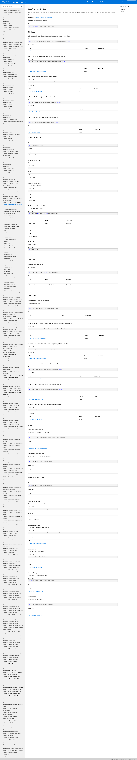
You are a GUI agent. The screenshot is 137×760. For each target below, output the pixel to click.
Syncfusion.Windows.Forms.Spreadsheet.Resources (11, 465)
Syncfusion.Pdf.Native (7, 104)
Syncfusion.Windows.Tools (8, 552)
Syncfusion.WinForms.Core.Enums (10, 576)
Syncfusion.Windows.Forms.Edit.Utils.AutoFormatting (11, 368)
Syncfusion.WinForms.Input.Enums (10, 644)
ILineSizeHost (7, 235)
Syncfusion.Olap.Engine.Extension (10, 70)
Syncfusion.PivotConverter (8, 127)
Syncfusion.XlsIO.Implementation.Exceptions (12, 685)
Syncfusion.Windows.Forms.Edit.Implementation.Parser (10, 359)
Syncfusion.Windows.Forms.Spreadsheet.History (13, 458)
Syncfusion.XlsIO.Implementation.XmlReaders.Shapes (12, 705)
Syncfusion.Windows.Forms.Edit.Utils (10, 365)
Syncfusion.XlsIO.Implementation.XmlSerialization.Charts (10, 713)
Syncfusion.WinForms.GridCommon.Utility (12, 638)
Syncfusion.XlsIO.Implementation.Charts (11, 676)
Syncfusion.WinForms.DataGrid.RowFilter (11, 601)
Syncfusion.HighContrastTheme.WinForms (12, 12)
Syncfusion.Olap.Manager (8, 72)
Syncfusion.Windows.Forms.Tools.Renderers (12, 524)
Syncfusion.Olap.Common (8, 59)
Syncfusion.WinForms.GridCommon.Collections (13, 625)
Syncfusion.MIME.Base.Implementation (11, 27)
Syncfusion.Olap (6, 57)
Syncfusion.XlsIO (6, 668)
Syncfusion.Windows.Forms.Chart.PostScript (12, 299)
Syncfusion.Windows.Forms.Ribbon (10, 422)
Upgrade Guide (99, 2)
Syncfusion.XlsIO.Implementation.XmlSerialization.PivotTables (10, 721)
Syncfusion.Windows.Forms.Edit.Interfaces (12, 363)
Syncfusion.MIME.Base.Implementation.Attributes (11, 30)
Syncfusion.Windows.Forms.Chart (10, 295)
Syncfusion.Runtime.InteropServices (10, 140)
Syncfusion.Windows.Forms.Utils (10, 533)
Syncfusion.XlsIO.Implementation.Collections (12, 678)
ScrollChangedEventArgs (9, 275)
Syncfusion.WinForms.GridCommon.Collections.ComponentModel (13, 628)
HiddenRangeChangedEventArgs (11, 224)
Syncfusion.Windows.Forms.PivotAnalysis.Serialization (12, 415)
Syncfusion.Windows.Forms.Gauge (10, 382)
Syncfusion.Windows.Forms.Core (10, 320)
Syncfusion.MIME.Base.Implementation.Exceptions (11, 39)
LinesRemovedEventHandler (10, 256)
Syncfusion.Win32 (6, 172)
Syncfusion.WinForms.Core (8, 574)
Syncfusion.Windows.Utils (8, 556)
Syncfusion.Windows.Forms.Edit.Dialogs (11, 335)
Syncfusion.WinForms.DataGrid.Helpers (11, 595)
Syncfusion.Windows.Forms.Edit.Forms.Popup (12, 342)
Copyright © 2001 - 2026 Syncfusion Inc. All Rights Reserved (123, 759)
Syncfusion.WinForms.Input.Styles (10, 648)
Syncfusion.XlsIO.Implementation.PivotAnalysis (13, 687)
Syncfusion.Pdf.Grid (7, 95)
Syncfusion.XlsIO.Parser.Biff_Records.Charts (12, 739)
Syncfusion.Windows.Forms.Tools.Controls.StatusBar (12, 492)
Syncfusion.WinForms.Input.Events (10, 646)
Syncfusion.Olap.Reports (8, 78)
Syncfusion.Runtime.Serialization (10, 142)
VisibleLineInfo (7, 288)
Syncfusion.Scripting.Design (8, 149)
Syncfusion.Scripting (7, 147)
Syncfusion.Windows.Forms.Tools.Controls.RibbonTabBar (12, 480)
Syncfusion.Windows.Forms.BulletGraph (11, 194)
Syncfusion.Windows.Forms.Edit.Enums (11, 340)
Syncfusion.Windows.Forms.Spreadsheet (11, 428)
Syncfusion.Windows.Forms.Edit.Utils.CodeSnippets (11, 372)
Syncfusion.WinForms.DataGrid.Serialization (12, 604)
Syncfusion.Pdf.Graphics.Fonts (9, 93)
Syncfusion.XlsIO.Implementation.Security (12, 691)
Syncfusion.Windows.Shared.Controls (11, 542)
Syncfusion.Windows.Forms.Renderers (11, 420)
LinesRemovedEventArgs (9, 254)
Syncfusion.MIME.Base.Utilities (9, 48)
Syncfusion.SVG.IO (7, 162)
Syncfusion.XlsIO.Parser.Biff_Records (10, 737)
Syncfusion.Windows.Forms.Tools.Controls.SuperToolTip (12, 496)
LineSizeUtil (6, 252)
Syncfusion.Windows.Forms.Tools (10, 470)
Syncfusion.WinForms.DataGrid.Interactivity (12, 597)
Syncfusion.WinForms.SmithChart (10, 661)
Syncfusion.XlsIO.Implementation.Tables (11, 695)
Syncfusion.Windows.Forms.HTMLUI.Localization (13, 401)
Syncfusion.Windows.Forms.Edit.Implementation (13, 344)
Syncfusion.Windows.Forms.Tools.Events (11, 504)
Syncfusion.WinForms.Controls (9, 563)
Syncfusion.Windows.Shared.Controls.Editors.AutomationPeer (12, 545)
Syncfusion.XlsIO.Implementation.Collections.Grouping (12, 682)
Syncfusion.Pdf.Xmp (7, 117)
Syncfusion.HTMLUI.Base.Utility (9, 19)
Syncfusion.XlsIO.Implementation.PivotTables (12, 689)
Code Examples (90, 2)
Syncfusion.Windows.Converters (9, 187)
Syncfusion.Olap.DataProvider (9, 63)
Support (119, 2)
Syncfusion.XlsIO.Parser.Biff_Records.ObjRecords (13, 748)
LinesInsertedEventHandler (9, 247)
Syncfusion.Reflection (7, 138)
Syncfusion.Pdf (6, 80)
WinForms (16, 2)
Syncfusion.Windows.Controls (9, 179)
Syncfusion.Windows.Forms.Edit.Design (11, 333)
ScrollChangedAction (8, 273)
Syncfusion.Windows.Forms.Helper (10, 396)
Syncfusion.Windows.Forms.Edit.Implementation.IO (10, 355)
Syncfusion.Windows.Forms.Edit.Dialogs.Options (13, 337)
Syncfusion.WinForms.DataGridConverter (11, 608)
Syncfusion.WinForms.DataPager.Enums (11, 617)
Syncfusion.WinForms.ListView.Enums (11, 655)
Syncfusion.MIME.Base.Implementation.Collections (11, 35)
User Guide (107, 2)
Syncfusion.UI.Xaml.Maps (8, 170)
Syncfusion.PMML (6, 130)
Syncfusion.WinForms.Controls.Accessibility (12, 565)
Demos (114, 2)
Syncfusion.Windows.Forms (8, 189)
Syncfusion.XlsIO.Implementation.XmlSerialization (10, 709)
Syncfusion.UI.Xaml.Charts (8, 168)
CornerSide (6, 207)
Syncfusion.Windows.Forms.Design (10, 322)
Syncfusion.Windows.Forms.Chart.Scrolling (12, 301)
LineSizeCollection (7, 250)
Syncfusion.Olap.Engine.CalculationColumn (12, 68)
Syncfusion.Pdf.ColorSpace (8, 85)
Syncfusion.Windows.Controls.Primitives (11, 181)
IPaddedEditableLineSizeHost (10, 239)
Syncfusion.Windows (7, 175)
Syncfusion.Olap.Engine (8, 65)
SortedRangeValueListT (9, 282)
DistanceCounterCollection (9, 213)
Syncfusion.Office (6, 50)
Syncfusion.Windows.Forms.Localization (11, 405)
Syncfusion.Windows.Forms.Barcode (10, 192)
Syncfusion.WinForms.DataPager (10, 612)
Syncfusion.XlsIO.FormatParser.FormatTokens (12, 672)
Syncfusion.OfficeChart (7, 53)
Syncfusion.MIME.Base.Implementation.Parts (12, 44)
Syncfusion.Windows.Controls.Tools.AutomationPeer (10, 184)
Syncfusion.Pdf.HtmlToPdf (8, 98)
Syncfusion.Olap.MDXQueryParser (10, 76)
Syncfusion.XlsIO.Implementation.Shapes (11, 693)
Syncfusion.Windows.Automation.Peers (11, 177)
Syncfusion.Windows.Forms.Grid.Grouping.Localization (12, 393)
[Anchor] (27, 32)
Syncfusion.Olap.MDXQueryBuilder (10, 74)
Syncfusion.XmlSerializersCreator (10, 752)
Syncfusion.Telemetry (7, 164)
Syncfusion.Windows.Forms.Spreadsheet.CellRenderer (11, 432)
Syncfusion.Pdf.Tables (7, 113)
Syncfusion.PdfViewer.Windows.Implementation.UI (13, 122)
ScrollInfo (6, 280)
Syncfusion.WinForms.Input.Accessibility (11, 642)
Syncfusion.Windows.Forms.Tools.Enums (11, 501)
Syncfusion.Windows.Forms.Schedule (11, 424)
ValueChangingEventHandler (10, 286)
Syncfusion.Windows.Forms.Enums (10, 377)
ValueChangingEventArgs (9, 284)
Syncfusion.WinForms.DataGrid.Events (11, 591)
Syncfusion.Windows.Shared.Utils (10, 550)
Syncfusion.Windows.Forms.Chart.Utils (11, 308)
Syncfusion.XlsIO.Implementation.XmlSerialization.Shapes (10, 726)
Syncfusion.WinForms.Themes (9, 666)
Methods (122, 9)
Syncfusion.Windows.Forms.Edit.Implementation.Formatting (10, 351)
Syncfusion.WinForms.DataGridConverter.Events (13, 610)
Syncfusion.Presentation (8, 132)
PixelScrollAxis (7, 258)
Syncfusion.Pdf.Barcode (8, 83)
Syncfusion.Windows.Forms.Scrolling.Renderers (13, 426)
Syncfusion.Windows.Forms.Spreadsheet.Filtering (11, 446)
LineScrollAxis (7, 243)
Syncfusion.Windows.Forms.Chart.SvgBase (12, 305)
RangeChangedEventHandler (10, 262)
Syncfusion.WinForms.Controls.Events (11, 569)
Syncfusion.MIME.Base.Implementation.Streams (13, 46)
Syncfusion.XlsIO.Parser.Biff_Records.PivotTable (13, 750)
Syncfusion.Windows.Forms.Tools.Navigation (12, 510)
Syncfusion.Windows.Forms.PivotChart (11, 418)
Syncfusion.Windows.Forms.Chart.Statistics (12, 303)
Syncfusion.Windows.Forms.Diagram (10, 325)
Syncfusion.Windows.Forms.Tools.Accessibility (12, 472)
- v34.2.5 (23, 2)
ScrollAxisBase (7, 269)
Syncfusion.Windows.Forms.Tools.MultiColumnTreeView (10, 507)
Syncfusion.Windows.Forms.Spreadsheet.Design (13, 443)
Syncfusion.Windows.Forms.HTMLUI (10, 399)
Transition (5, 756)
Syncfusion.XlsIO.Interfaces (8, 729)
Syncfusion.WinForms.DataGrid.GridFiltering (12, 593)
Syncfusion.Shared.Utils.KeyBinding (10, 151)
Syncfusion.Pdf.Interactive (8, 100)
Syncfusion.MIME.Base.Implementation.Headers (13, 42)
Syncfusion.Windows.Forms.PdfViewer (11, 409)
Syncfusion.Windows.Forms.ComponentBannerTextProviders (10, 315)
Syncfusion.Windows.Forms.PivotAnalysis (11, 411)
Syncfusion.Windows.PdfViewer (9, 535)
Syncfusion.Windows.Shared (9, 539)
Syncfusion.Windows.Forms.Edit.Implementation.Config (10, 347)
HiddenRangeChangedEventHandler (11, 226)
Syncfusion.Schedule (7, 145)
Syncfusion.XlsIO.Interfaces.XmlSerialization (12, 733)
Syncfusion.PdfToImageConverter (10, 119)
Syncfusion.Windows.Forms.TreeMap (10, 531)
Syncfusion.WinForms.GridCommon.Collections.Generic (13, 632)
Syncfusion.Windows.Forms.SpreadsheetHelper (13, 468)
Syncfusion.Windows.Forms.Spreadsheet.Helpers (11, 454)
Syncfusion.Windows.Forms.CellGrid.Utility (12, 292)
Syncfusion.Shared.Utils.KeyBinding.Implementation (10, 154)
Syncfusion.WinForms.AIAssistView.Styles (11, 561)
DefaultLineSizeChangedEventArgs (11, 209)
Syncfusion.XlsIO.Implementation (10, 674)
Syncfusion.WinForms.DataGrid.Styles (11, 606)
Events (122, 11)
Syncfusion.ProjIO (6, 136)
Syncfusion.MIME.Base (7, 25)
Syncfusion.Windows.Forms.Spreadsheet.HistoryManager (11, 461)
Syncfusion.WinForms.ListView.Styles (10, 659)
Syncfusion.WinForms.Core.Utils (9, 580)
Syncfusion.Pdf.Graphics (8, 91)
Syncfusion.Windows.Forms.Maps (10, 407)
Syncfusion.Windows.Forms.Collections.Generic (13, 312)
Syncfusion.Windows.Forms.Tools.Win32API (12, 527)
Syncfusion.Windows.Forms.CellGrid (10, 196)
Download (131, 2)
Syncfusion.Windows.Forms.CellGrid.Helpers (12, 202)
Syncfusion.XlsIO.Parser (8, 735)
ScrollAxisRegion (7, 271)
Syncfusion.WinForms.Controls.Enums (11, 567)
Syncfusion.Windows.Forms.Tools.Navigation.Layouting (12, 517)
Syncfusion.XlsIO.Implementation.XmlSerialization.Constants (10, 717)
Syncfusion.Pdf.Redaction (8, 108)
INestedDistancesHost (8, 237)
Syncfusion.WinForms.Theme (9, 663)
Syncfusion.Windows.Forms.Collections (11, 310)
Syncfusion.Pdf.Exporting (8, 87)
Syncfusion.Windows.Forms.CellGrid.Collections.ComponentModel (13, 199)
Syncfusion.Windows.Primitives (9, 537)
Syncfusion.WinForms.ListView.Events (11, 657)
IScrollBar (6, 241)
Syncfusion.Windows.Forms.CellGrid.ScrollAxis (12, 204)
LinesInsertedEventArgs (9, 245)
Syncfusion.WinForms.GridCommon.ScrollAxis (12, 636)
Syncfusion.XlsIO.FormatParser (9, 670)
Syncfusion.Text (6, 166)
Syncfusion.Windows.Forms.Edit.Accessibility (12, 331)
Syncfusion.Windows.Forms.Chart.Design (11, 297)
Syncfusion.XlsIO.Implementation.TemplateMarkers (10, 699)
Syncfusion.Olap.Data (7, 61)
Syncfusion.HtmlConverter (8, 14)
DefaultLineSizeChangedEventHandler (12, 211)
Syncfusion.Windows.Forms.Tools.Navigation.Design (12, 513)
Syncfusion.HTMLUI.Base (8, 17)
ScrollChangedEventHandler (10, 277)
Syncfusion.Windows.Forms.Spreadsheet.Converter (11, 440)
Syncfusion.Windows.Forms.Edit (9, 329)
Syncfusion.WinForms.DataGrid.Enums (11, 589)
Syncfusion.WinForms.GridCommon (10, 623)
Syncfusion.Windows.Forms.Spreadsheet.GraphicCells (11, 450)
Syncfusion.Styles (6, 160)
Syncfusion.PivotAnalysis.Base (9, 125)
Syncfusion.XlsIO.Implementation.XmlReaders (12, 702)
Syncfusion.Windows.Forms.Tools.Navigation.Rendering (12, 521)
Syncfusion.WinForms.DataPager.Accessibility (12, 614)
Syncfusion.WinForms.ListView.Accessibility (12, 653)
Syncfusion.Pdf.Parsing (7, 106)
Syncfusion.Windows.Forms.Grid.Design (11, 386)
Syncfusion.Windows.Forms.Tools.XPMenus (12, 529)
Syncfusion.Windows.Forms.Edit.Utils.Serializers (13, 375)
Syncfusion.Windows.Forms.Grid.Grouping (12, 390)
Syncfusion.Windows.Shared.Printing (10, 548)
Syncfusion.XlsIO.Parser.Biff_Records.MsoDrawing (10, 745)
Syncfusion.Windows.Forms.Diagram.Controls (12, 327)
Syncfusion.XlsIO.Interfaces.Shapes (10, 731)
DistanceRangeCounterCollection (11, 217)
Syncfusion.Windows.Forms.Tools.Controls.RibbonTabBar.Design (12, 484)
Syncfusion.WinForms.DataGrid (9, 582)
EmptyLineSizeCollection (9, 220)
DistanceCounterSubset (9, 215)
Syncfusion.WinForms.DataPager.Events (11, 619)
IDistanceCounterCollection (9, 228)
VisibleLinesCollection (8, 290)
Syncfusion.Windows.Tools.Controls (10, 554)
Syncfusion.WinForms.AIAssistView (10, 559)
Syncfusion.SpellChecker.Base (9, 157)
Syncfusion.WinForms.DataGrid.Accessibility (12, 584)
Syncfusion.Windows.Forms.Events (10, 379)
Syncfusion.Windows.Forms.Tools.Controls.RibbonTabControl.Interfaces (12, 488)
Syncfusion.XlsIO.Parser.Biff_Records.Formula (12, 742)
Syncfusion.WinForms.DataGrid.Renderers (12, 599)
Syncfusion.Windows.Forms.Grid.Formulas (12, 388)
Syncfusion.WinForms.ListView (9, 651)
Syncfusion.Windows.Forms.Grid (9, 384)
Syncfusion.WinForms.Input (9, 640)
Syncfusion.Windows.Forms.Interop (10, 403)
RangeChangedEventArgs (9, 260)
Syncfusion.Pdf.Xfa (7, 115)
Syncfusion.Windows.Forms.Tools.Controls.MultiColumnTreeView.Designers (12, 475)
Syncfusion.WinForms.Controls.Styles (11, 571)
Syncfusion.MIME (6, 23)
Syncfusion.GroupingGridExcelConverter (11, 10)
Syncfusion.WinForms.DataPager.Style (11, 621)
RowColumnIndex (7, 267)
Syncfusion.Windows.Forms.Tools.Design (11, 499)
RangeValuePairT (7, 265)
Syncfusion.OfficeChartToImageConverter (11, 55)
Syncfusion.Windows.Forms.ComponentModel (13, 318)
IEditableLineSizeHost (8, 232)
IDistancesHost (7, 230)
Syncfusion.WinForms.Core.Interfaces (11, 578)
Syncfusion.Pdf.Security (8, 110)
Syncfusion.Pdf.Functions (8, 89)
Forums (124, 2)
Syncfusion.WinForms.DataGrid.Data (10, 586)
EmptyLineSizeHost (8, 222)
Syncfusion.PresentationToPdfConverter (11, 134)
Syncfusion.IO (6, 21)
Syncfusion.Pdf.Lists (7, 102)
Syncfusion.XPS (6, 754)
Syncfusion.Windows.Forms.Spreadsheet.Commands (11, 436)
